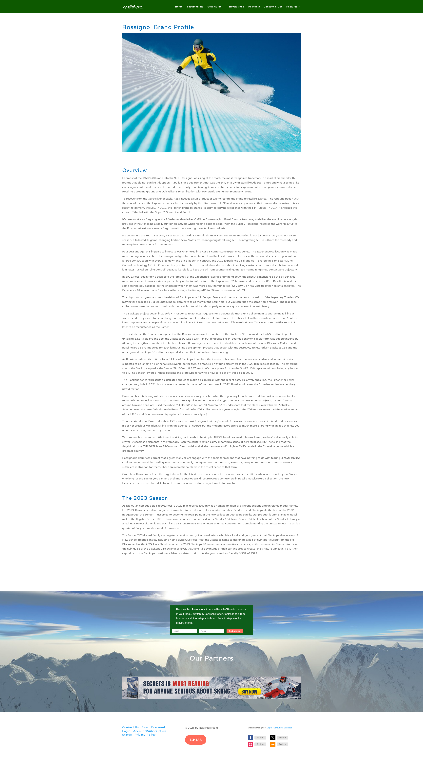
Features (291, 6)
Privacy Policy (145, 734)
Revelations (236, 6)
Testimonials (195, 6)
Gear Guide (215, 6)
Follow (260, 737)
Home (179, 6)
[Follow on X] (272, 737)
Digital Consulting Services (279, 727)
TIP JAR (196, 739)
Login (126, 731)
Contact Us (130, 727)
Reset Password (153, 727)
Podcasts (254, 6)
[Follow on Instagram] (250, 744)
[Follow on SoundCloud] (272, 744)
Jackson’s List (273, 6)
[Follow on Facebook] (250, 737)
